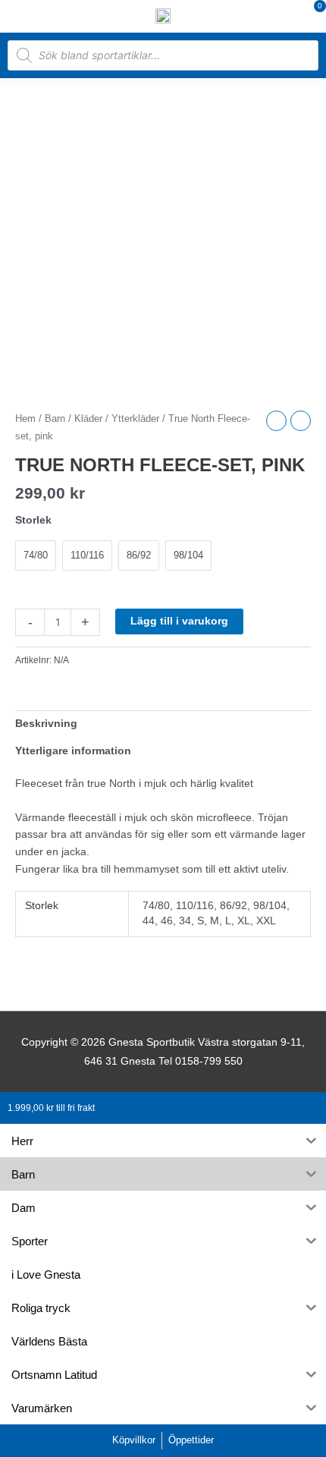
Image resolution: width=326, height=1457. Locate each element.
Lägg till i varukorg (179, 621)
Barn (55, 419)
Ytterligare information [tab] (73, 751)
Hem (25, 419)
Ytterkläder (135, 419)
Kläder (88, 419)
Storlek (33, 520)
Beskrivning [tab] (46, 723)
